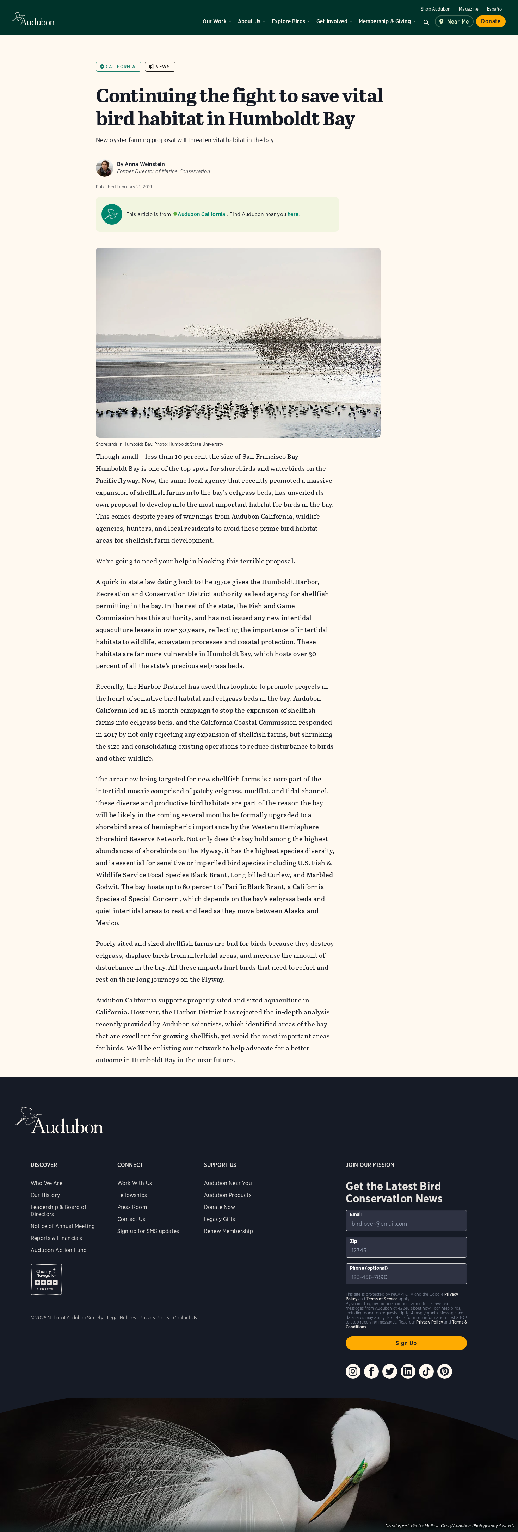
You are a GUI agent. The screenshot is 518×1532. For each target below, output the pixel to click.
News (162, 66)
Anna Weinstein (145, 164)
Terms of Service (382, 1298)
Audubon (33, 18)
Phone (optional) (369, 1267)
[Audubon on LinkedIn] (408, 1371)
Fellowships (132, 1195)
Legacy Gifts (219, 1219)
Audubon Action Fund (59, 1250)
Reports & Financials (56, 1238)
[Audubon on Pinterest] (444, 1371)
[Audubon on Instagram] (353, 1371)
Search (426, 21)
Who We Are (46, 1183)
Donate (491, 21)
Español (495, 9)
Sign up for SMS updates (148, 1231)
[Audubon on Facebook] (371, 1371)
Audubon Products (228, 1195)
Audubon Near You (228, 1183)
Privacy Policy (155, 1317)
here (293, 214)
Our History (45, 1195)
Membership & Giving (385, 21)
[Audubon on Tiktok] (426, 1371)
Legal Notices (121, 1317)
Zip (353, 1241)
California (121, 66)
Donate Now (219, 1207)
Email (356, 1214)
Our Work (214, 21)
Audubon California (201, 214)
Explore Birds (288, 21)
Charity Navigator (46, 1279)
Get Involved (331, 21)
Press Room (132, 1207)
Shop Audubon (435, 9)
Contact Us (131, 1219)
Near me (458, 21)
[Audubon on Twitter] (389, 1371)
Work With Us (134, 1183)
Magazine (468, 9)
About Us (249, 21)
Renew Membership (228, 1231)
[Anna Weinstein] (104, 168)
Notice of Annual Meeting (63, 1226)
